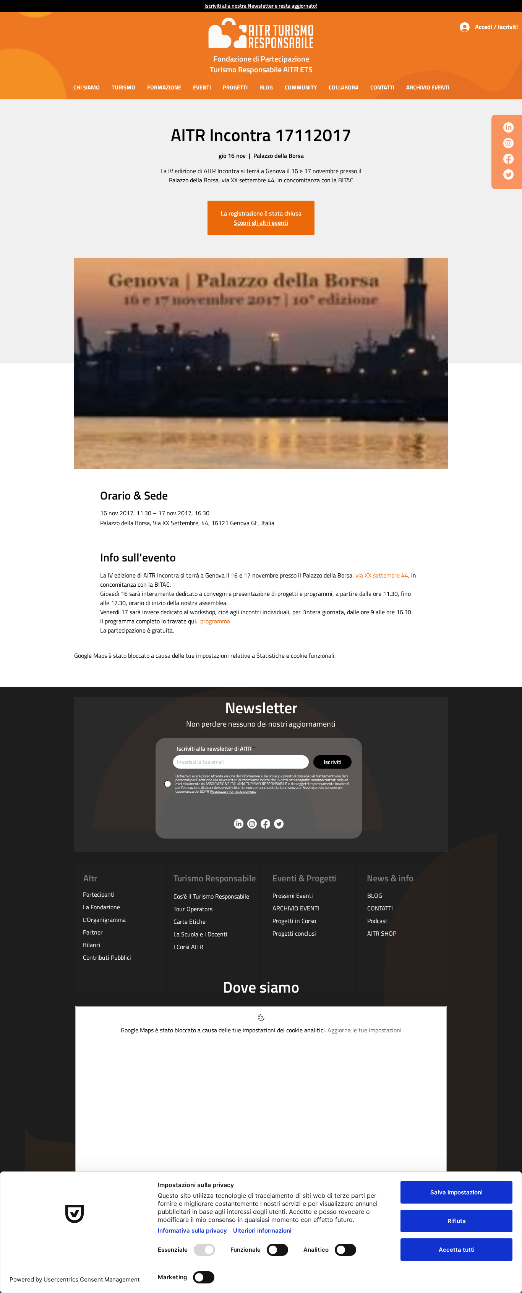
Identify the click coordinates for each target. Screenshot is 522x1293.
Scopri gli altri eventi (261, 222)
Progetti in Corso (294, 920)
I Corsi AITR (188, 946)
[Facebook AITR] (508, 159)
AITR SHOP (381, 933)
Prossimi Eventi (292, 895)
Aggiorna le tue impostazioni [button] (364, 1030)
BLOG (374, 895)
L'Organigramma (104, 919)
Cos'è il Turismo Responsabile (211, 896)
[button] (86, 87)
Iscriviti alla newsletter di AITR (214, 748)
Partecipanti (99, 894)
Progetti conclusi (294, 933)
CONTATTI (380, 908)
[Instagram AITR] (508, 143)
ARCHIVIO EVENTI (295, 908)
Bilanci (92, 944)
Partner (93, 932)
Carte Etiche (189, 921)
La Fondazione (101, 907)
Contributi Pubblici (107, 957)
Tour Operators (192, 908)
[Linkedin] (508, 127)
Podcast (377, 920)
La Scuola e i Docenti (200, 934)
